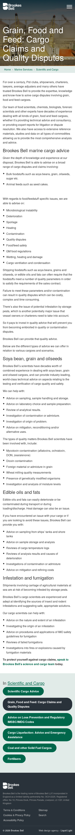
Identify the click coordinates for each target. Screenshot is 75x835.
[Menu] (69, 7)
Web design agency (49, 830)
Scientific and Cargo (26, 683)
